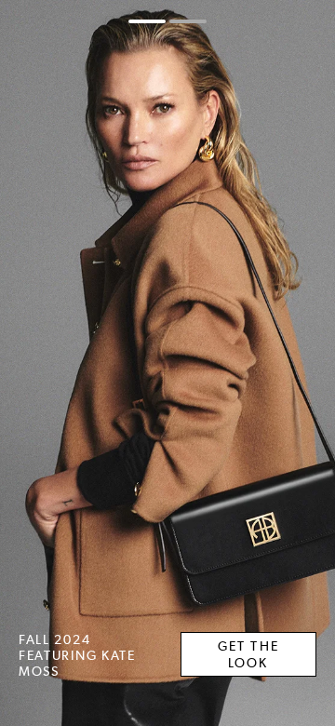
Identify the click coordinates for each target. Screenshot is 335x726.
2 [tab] (188, 21)
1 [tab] (147, 21)
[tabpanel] (167, 363)
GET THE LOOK (248, 654)
